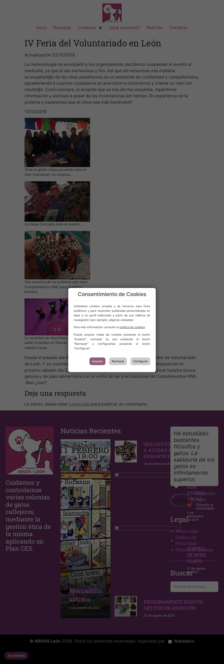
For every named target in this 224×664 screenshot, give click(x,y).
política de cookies (132, 327)
